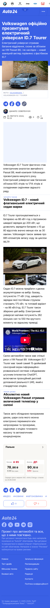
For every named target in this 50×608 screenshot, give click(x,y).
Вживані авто (7, 574)
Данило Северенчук (20, 111)
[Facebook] (4, 524)
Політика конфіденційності (36, 584)
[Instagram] (30, 524)
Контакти (29, 579)
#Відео (7, 496)
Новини (5, 559)
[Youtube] (17, 524)
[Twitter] (10, 524)
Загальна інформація (34, 559)
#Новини (18, 496)
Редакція (29, 574)
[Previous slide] (7, 261)
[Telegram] (23, 524)
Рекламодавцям (32, 564)
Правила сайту (31, 569)
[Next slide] (43, 261)
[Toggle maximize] (43, 250)
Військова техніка (9, 569)
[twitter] (18, 103)
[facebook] (11, 103)
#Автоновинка (34, 496)
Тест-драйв (7, 564)
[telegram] (5, 103)
